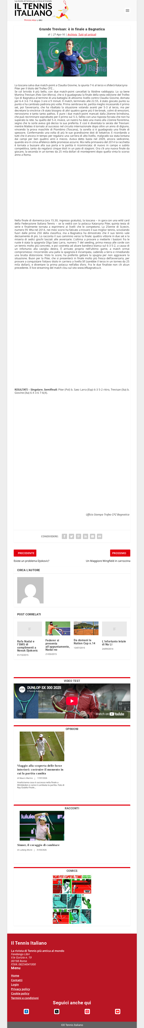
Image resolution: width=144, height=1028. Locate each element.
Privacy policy (20, 989)
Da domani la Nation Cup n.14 (84, 642)
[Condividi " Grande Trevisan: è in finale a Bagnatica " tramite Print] (99, 536)
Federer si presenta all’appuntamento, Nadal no (57, 645)
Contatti (16, 980)
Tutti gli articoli (87, 34)
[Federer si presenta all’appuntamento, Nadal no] (57, 628)
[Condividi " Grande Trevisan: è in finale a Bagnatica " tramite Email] (92, 536)
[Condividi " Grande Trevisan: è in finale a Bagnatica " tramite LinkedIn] (85, 536)
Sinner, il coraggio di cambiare (38, 845)
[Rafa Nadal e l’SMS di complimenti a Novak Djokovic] (29, 629)
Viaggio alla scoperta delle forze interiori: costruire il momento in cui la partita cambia (40, 769)
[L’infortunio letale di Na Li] (114, 629)
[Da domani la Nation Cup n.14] (86, 628)
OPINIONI (72, 729)
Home (15, 975)
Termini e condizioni (25, 998)
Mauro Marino (26, 778)
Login (15, 984)
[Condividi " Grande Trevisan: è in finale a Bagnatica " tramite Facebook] (64, 536)
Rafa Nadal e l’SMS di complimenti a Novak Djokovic (27, 646)
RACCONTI (72, 808)
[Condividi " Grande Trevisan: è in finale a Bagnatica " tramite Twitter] (71, 536)
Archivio (72, 34)
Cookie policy (20, 993)
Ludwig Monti (25, 849)
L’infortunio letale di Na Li (114, 643)
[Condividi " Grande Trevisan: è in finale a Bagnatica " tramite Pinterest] (78, 536)
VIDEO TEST (72, 681)
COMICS (72, 870)
